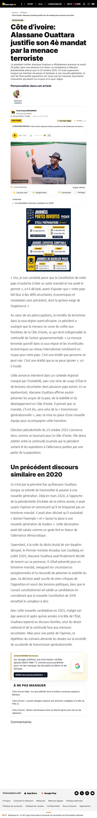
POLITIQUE (16, 120)
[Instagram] (87, 793)
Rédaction (40, 801)
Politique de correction (13, 806)
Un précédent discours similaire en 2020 (34, 203)
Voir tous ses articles (24, 114)
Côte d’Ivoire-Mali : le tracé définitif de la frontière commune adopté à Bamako (46, 693)
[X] (82, 793)
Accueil (15, 13)
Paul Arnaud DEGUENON (26, 111)
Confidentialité (53, 806)
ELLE (40, 4)
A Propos (6, 801)
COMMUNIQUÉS (55, 4)
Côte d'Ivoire (17, 20)
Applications (85, 806)
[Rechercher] (88, 3)
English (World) (79, 187)
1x (49, 135)
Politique (24, 13)
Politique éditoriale (74, 801)
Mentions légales (55, 801)
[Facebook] (77, 793)
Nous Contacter (70, 806)
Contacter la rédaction (23, 801)
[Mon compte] (84, 3)
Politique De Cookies (35, 806)
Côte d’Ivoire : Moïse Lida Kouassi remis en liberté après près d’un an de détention (46, 711)
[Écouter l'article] (14, 135)
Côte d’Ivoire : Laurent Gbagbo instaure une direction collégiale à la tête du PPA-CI (48, 702)
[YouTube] (92, 793)
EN (93, 4)
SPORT (30, 4)
